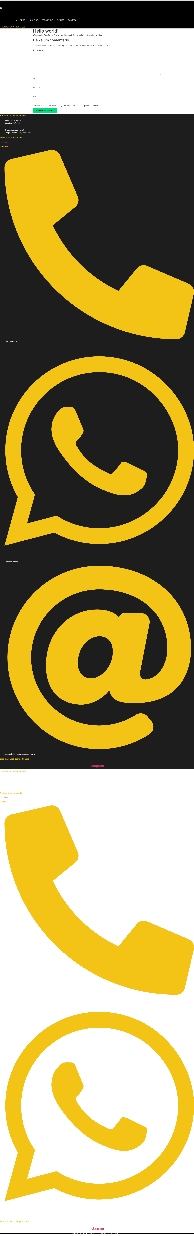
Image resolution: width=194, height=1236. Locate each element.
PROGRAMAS (47, 20)
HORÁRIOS (33, 20)
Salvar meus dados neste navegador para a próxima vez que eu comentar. (66, 105)
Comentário (38, 50)
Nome (36, 78)
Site (34, 96)
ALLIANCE (20, 20)
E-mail (36, 87)
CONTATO (72, 20)
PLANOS (60, 20)
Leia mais (4, 142)
